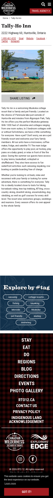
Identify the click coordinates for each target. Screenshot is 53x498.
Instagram (15, 41)
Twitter (4, 41)
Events (26, 383)
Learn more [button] (10, 483)
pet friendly (16, 316)
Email (21, 38)
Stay (26, 340)
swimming (26, 322)
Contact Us (26, 405)
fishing (16, 303)
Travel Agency (40, 11)
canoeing (12, 297)
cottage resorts (36, 297)
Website (29, 38)
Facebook (40, 38)
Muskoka (35, 309)
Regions (26, 362)
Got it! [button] (26, 492)
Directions (26, 376)
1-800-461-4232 (8, 38)
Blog (26, 369)
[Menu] (46, 4)
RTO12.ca (26, 399)
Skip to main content (26, 4)
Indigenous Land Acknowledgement (26, 419)
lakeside (15, 309)
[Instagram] (20, 459)
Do (26, 354)
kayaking (35, 303)
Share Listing (20, 98)
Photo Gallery (26, 390)
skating (37, 316)
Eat (26, 347)
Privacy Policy (26, 411)
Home (5, 18)
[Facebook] (33, 459)
